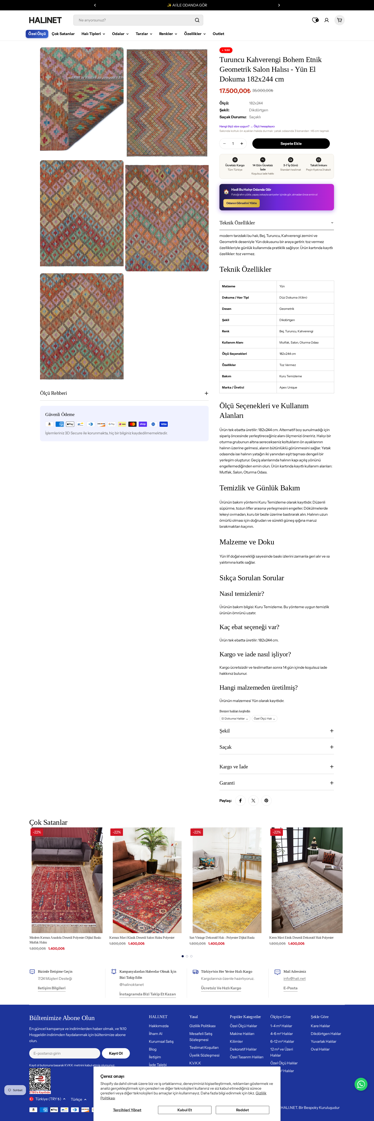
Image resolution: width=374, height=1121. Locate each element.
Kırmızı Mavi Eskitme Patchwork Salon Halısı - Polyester (305, 937)
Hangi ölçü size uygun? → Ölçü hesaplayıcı (247, 126)
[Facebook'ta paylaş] (240, 800)
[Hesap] (326, 20)
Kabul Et (184, 1110)
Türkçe (76, 1099)
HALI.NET (289, 1107)
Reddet (242, 1110)
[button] (95, 5)
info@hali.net (295, 978)
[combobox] (138, 20)
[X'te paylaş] (253, 800)
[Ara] (197, 20)
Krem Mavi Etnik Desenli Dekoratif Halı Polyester (221, 937)
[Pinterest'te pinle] (266, 800)
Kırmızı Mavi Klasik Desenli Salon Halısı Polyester (61, 937)
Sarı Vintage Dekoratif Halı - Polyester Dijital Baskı (141, 937)
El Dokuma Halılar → (235, 718)
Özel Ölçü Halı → (264, 718)
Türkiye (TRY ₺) (48, 1099)
